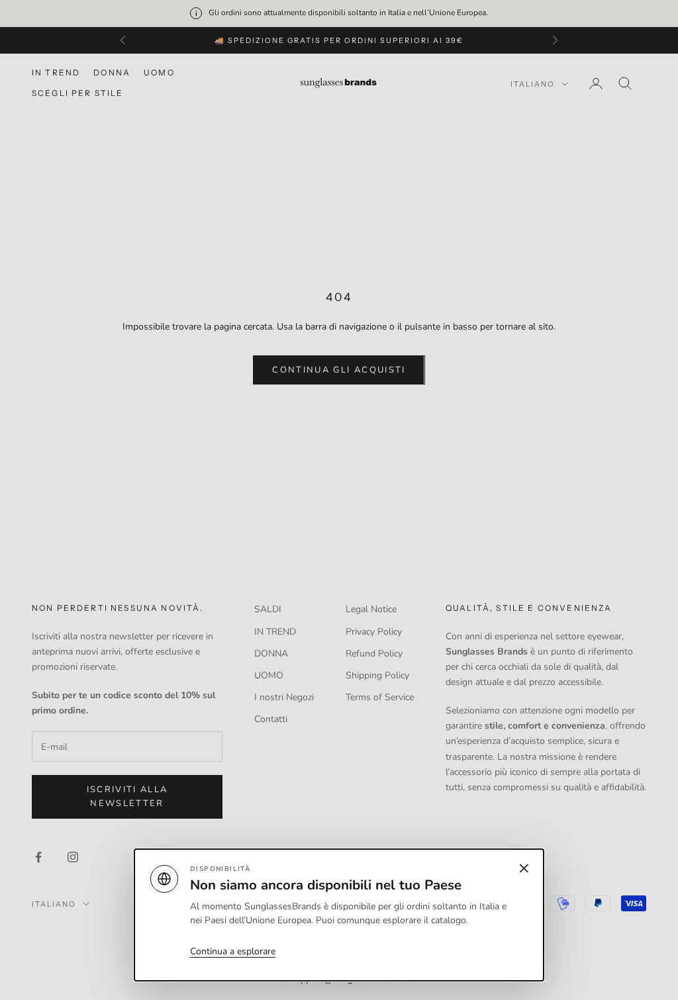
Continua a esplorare (232, 951)
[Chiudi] (339, 500)
